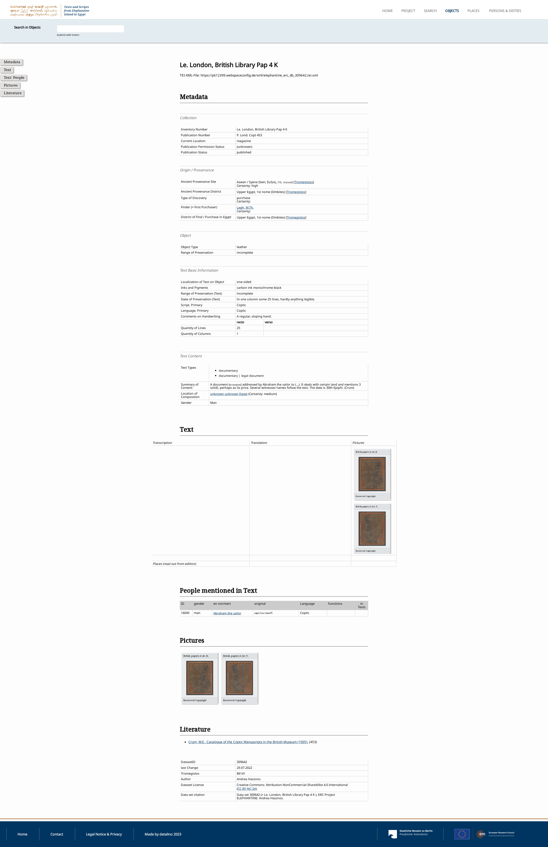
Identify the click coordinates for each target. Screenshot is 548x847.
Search (430, 10)
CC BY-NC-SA (247, 789)
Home (387, 10)
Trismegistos (304, 182)
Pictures (11, 85)
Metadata (12, 61)
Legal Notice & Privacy (104, 834)
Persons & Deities (505, 10)
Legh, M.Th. (245, 207)
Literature (13, 92)
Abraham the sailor (227, 613)
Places (474, 10)
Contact (57, 834)
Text (7, 69)
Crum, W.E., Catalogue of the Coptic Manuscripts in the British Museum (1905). (248, 742)
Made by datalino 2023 (163, 834)
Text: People (14, 77)
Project (408, 10)
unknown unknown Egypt (228, 394)
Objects (452, 10)
